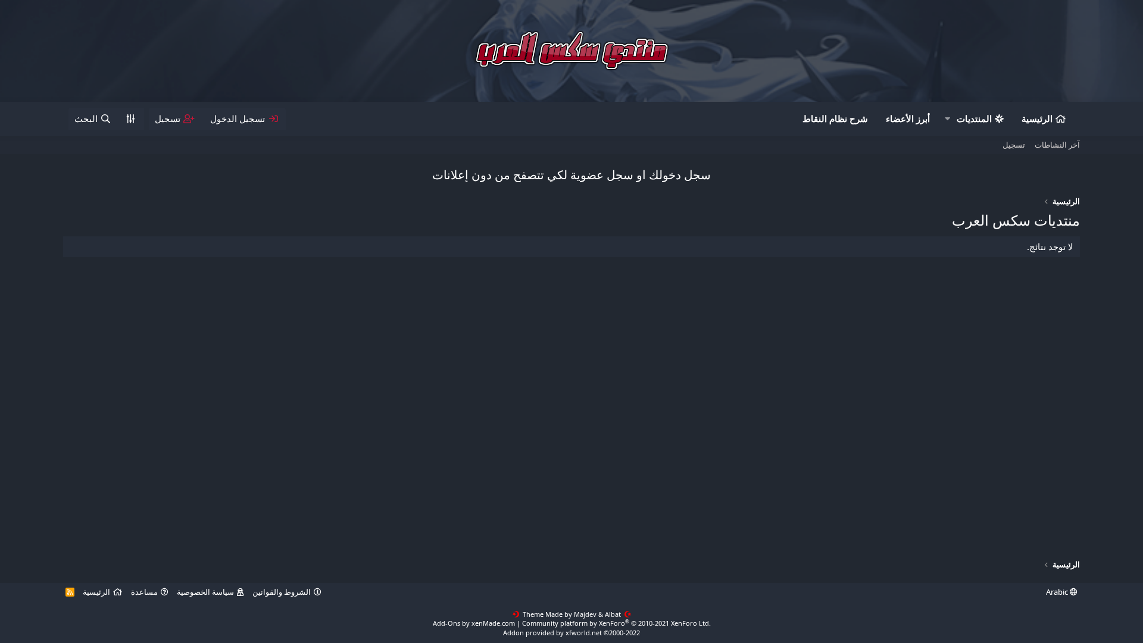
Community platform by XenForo (616, 623)
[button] (947, 119)
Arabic (1058, 591)
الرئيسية (1037, 118)
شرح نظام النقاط (835, 118)
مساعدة (144, 591)
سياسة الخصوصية (205, 591)
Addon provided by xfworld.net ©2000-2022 (571, 632)
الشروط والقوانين (281, 591)
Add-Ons (446, 623)
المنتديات (974, 118)
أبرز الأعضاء (908, 118)
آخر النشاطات (1057, 144)
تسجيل (1014, 144)
